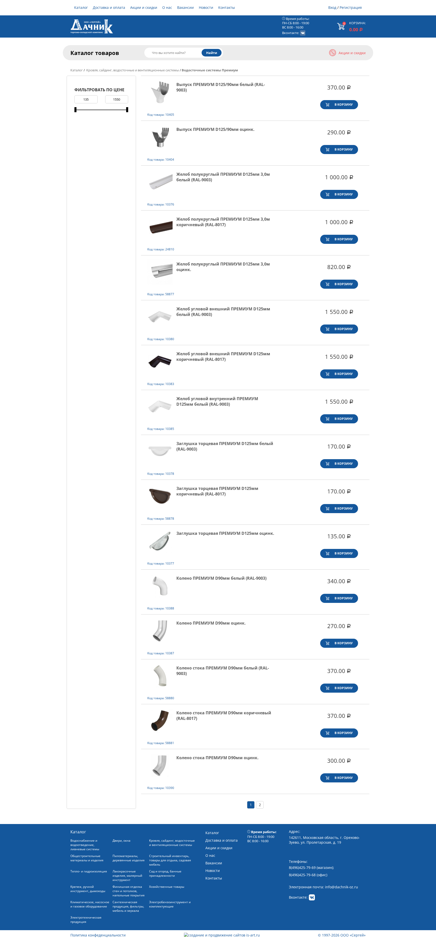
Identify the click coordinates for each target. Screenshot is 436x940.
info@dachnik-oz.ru (341, 887)
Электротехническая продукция (85, 919)
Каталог (81, 7)
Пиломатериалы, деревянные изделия (129, 858)
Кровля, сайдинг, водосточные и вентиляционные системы (132, 70)
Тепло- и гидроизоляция (88, 871)
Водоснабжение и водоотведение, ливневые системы (84, 844)
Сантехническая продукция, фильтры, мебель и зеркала (128, 906)
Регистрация (351, 7)
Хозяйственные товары (166, 887)
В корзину (344, 104)
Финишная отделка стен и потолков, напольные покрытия (129, 891)
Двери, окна (121, 840)
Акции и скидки (143, 7)
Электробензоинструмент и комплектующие (170, 904)
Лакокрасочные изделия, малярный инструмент (127, 875)
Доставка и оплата (109, 7)
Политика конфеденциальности (98, 935)
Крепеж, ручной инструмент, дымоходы (87, 889)
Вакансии (185, 7)
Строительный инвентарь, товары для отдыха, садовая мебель (170, 860)
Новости (206, 7)
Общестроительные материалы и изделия (86, 858)
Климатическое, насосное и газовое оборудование (89, 904)
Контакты (226, 7)
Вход (332, 7)
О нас (167, 7)
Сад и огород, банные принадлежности (165, 873)
